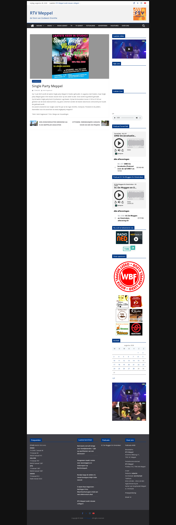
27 (129, 369)
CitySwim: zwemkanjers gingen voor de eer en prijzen (86, 123)
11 (119, 361)
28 (133, 369)
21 (133, 365)
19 (124, 365)
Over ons (125, 26)
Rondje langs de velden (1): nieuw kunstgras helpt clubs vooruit (87, 477)
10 (114, 361)
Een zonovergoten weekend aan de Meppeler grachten (53, 123)
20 (129, 365)
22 (138, 365)
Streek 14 (128, 497)
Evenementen (36, 81)
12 (124, 361)
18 (119, 365)
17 (114, 365)
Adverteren (102, 26)
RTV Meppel (41, 13)
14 (133, 361)
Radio (49, 26)
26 (124, 369)
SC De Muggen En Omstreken (111, 445)
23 (143, 365)
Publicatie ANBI (130, 445)
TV (71, 26)
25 (119, 369)
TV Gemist (79, 26)
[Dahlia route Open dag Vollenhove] (129, 411)
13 (129, 361)
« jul (113, 378)
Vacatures (115, 26)
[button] (43, 25)
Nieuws (39, 26)
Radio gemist (62, 26)
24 (114, 369)
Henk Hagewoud (47, 90)
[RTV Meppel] (32, 25)
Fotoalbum (90, 26)
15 (138, 361)
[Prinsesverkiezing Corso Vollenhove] (129, 49)
